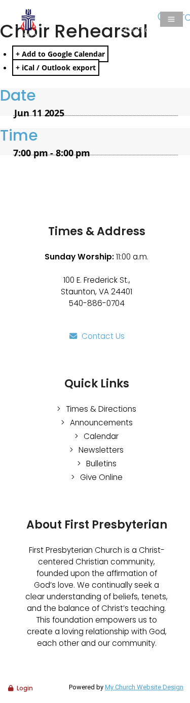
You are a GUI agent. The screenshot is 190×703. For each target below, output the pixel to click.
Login (25, 688)
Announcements (101, 422)
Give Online (101, 477)
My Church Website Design (144, 687)
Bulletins (101, 463)
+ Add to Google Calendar (60, 54)
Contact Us (103, 336)
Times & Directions (101, 409)
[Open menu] (171, 19)
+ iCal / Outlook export (56, 67)
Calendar (101, 436)
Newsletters (101, 450)
